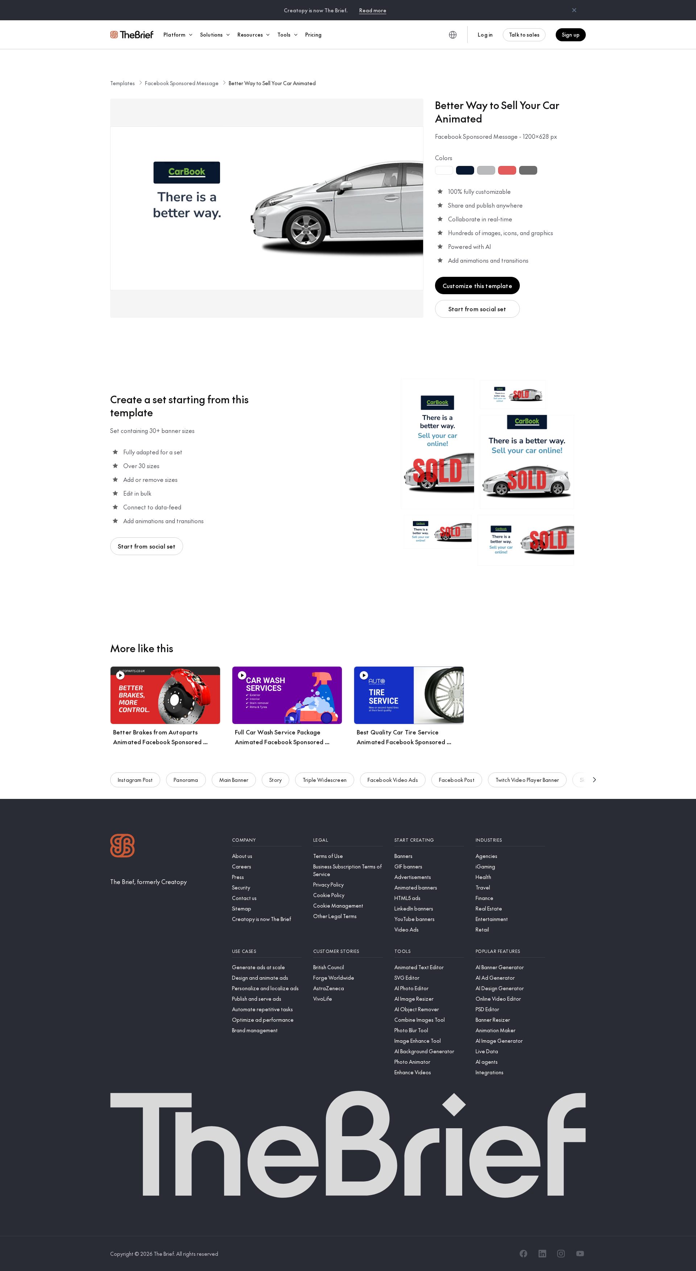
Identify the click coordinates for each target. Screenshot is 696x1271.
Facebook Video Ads (393, 779)
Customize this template (477, 285)
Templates (122, 83)
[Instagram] (561, 1253)
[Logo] (122, 846)
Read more (372, 10)
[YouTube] (580, 1253)
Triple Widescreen (325, 779)
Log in (485, 34)
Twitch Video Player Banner (527, 779)
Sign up (571, 34)
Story (275, 779)
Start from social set (477, 309)
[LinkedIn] (542, 1253)
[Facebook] (523, 1253)
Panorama (186, 779)
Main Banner (234, 779)
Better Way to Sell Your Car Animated (272, 83)
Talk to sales (524, 34)
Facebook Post (457, 779)
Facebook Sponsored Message (182, 83)
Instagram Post (135, 779)
